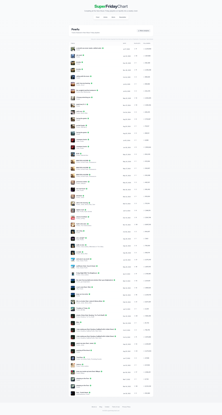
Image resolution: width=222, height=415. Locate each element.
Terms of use (116, 407)
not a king (79, 231)
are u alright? (80, 238)
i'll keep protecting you (83, 97)
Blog (100, 407)
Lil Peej (83, 218)
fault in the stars (81, 224)
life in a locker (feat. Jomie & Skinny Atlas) (89, 301)
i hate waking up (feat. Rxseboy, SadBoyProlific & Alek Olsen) (95, 329)
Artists (105, 17)
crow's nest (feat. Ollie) (83, 287)
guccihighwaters (85, 282)
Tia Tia (88, 317)
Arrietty (78, 62)
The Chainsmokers (86, 225)
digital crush (80, 209)
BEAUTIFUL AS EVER (82, 160)
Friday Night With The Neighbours (86, 273)
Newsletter (122, 17)
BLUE (77, 153)
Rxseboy (83, 317)
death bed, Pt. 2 (81, 104)
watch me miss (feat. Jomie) (85, 343)
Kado (88, 359)
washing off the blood (83, 350)
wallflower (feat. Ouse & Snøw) (85, 266)
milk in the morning (82, 202)
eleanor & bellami (81, 217)
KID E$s (83, 310)
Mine (77, 322)
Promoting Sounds (96, 359)
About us (94, 407)
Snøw (81, 260)
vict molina (84, 359)
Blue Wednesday (85, 92)
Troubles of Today (82, 308)
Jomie (82, 197)
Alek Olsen (98, 331)
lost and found (80, 188)
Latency (78, 364)
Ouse (77, 141)
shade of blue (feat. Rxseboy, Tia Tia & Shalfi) (90, 315)
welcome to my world (82, 259)
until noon (79, 111)
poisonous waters (81, 181)
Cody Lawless (85, 246)
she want (79, 55)
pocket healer (80, 125)
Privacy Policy (126, 407)
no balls (78, 252)
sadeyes (83, 183)
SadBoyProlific (90, 331)
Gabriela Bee (84, 155)
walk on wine (80, 245)
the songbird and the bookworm (86, 90)
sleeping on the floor (82, 378)
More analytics (144, 30)
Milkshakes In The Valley (96, 246)
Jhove (82, 85)
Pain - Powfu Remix (82, 392)
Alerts (113, 17)
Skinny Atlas (84, 113)
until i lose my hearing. (83, 83)
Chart (97, 17)
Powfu (78, 50)
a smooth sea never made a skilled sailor (88, 48)
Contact (107, 407)
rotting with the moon (82, 76)
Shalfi (92, 317)
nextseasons (92, 162)
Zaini (93, 204)
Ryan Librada (88, 211)
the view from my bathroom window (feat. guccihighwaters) (94, 280)
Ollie (77, 289)
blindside (79, 195)
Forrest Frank (84, 162)
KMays (82, 373)
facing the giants (81, 118)
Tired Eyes (79, 357)
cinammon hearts (81, 139)
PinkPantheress (80, 394)
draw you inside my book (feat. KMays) (88, 371)
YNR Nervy (84, 127)
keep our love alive (82, 294)
